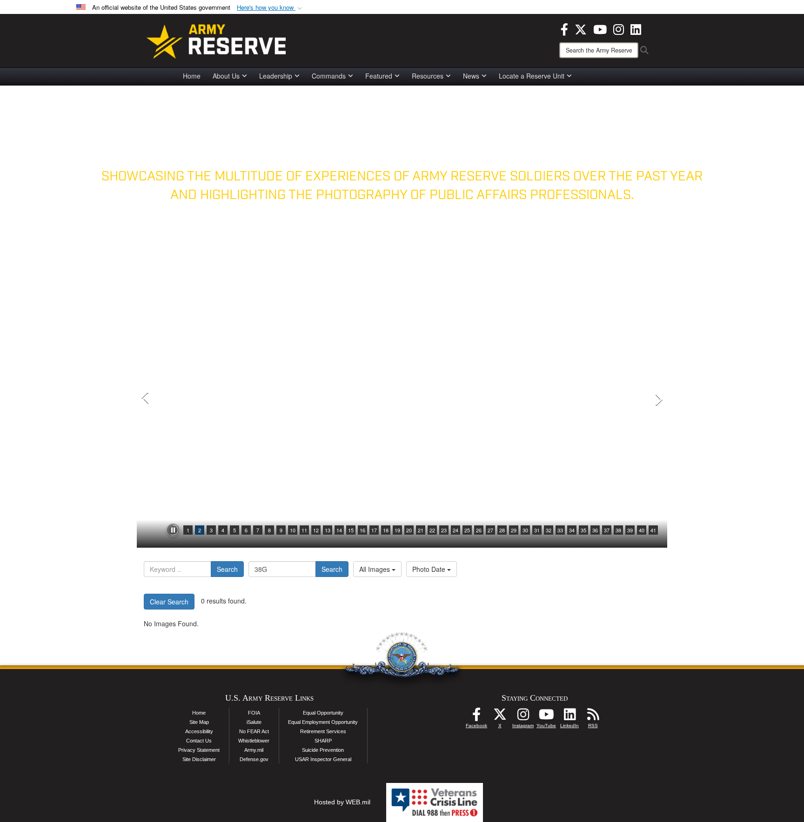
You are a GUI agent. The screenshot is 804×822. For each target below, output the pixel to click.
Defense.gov (254, 759)
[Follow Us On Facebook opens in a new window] (476, 717)
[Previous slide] (146, 399)
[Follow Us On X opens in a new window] (499, 717)
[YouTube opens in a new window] (600, 28)
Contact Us (199, 740)
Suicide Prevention (323, 750)
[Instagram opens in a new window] (618, 28)
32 (548, 530)
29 (513, 530)
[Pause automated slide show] (173, 530)
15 (351, 530)
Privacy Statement (199, 750)
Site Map (199, 722)
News (471, 75)
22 (432, 530)
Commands (329, 75)
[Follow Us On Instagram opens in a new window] (523, 717)
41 (653, 530)
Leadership (275, 75)
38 (618, 530)
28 (502, 530)
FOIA (254, 713)
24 (455, 530)
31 (537, 530)
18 (386, 530)
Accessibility (199, 731)
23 (444, 530)
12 (316, 530)
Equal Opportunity (323, 713)
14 (339, 530)
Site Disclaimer (199, 759)
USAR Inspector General (323, 759)
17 (374, 530)
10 (292, 530)
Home (192, 75)
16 (362, 530)
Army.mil (253, 750)
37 (607, 530)
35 (583, 530)
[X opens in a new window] (581, 28)
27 (490, 530)
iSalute (254, 722)
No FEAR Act (254, 731)
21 (420, 530)
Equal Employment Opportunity (323, 722)
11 (304, 530)
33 (560, 530)
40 (641, 530)
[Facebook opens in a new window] (564, 28)
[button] (270, 8)
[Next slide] (658, 399)
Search (227, 569)
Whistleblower (253, 740)
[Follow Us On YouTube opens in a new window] (546, 717)
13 (327, 530)
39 (630, 530)
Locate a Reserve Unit (531, 75)
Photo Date (429, 569)
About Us (226, 75)
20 (409, 530)
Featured (378, 75)
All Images (375, 569)
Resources (427, 75)
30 (525, 530)
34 (572, 530)
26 (479, 530)
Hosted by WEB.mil (342, 802)
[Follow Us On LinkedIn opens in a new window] (569, 717)
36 (595, 530)
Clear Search (169, 601)
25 (467, 530)
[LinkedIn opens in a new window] (635, 28)
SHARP (323, 740)
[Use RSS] (592, 717)
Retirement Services (323, 731)
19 (397, 530)
